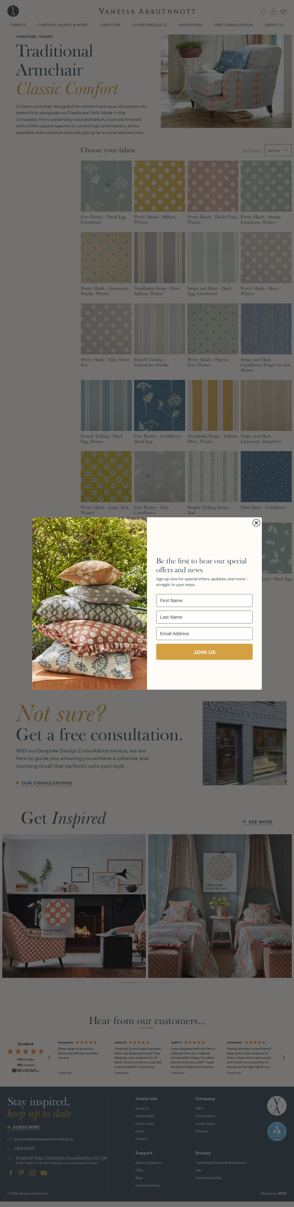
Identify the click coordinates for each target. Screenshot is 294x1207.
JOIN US (204, 651)
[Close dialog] (256, 523)
